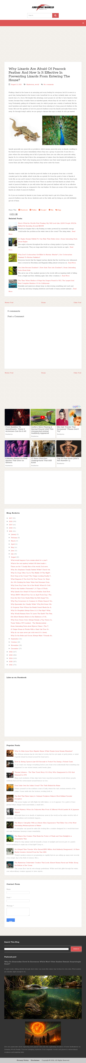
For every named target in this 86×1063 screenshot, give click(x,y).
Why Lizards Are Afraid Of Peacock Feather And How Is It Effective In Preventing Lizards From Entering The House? (39, 74)
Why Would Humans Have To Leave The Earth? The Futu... (32, 614)
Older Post (77, 303)
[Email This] (11, 214)
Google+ (43, 210)
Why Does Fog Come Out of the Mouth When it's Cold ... (31, 585)
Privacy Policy (23, 1060)
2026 (11, 665)
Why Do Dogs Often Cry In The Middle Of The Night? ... (31, 573)
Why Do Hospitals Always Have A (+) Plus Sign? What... (31, 610)
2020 (11, 528)
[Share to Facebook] (17, 214)
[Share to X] (15, 214)
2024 (11, 658)
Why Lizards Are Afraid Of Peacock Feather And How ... (31, 592)
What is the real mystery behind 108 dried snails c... (29, 563)
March (13, 541)
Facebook (24, 210)
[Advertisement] (43, 45)
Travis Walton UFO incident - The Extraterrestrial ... (29, 623)
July (12, 554)
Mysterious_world (32, 84)
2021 (11, 531)
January (14, 534)
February (14, 538)
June (13, 551)
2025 (11, 662)
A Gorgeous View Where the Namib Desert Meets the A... (31, 607)
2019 (11, 525)
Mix (51, 210)
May (12, 547)
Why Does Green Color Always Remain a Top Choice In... (31, 620)
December (15, 649)
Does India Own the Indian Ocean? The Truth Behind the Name (37, 786)
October (14, 642)
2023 (11, 655)
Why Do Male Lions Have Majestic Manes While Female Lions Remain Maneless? (44, 751)
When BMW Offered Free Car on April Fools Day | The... (31, 595)
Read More (72, 263)
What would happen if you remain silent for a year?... (29, 560)
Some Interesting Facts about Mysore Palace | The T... (30, 626)
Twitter (34, 210)
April (13, 544)
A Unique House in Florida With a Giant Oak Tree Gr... (30, 629)
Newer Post (9, 303)
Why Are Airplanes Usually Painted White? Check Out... (30, 570)
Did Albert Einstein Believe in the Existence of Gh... (29, 617)
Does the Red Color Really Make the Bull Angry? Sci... (30, 598)
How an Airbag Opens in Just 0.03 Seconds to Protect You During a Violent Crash (44, 762)
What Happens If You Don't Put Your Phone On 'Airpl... (30, 579)
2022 (11, 652)
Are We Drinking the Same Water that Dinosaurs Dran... (30, 582)
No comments (49, 84)
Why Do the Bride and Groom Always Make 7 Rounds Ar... (32, 636)
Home (43, 303)
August (13, 557)
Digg (59, 210)
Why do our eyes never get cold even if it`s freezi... (29, 632)
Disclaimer (35, 1060)
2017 (11, 518)
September (15, 639)
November (15, 645)
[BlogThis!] (13, 214)
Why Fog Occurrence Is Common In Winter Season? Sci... (32, 601)
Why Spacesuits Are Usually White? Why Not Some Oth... (31, 604)
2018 (11, 521)
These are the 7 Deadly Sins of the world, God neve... (29, 567)
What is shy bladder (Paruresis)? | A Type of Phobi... (29, 589)
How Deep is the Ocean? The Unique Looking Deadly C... (31, 576)
